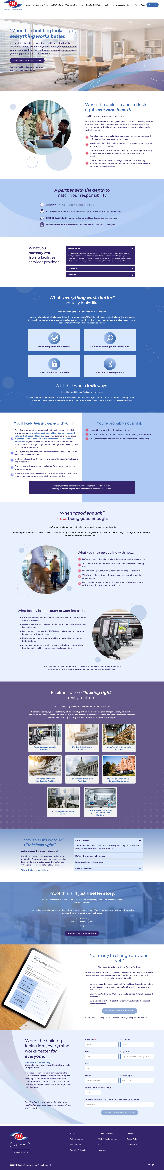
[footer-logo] (19, 1133)
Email (88, 1063)
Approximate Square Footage (98, 1087)
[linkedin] (153, 1165)
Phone (88, 1075)
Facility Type (126, 1075)
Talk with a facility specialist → (35, 870)
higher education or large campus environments (36, 438)
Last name (125, 1039)
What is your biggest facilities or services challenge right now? (112, 1099)
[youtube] (149, 1165)
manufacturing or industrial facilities (44, 433)
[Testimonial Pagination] (80, 926)
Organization (126, 1051)
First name (90, 1039)
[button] (100, 248)
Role (87, 1051)
